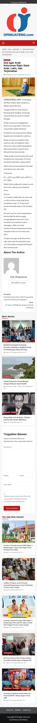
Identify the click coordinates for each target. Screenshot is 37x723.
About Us (9, 710)
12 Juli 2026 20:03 (15, 552)
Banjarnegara (7, 540)
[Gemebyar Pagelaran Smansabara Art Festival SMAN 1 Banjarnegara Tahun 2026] (18, 680)
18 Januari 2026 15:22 (17, 662)
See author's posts (18, 282)
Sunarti (7, 552)
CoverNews (13, 720)
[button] (4, 42)
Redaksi (18, 710)
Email (22, 475)
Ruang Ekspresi (25, 688)
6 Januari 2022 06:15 (22, 74)
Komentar (8, 447)
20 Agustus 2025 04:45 (18, 352)
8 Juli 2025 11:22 (28, 386)
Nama (6, 475)
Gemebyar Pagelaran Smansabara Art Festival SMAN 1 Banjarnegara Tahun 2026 (17, 696)
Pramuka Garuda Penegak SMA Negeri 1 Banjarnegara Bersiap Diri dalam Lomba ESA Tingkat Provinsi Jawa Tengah (18, 623)
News (5, 615)
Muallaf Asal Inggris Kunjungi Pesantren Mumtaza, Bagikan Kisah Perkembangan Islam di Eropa (17, 347)
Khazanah (7, 60)
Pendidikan (14, 412)
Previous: (18, 297)
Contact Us (27, 710)
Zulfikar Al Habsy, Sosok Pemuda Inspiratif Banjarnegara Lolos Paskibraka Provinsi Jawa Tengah (18, 585)
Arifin (6, 422)
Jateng (15, 540)
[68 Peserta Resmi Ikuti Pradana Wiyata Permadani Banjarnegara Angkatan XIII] (18, 644)
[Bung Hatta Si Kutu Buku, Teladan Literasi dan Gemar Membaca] (18, 403)
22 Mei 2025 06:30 (14, 422)
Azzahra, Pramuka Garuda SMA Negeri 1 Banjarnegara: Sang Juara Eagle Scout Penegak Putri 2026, (18, 547)
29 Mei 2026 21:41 (15, 590)
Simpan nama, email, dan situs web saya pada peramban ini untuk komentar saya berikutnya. (17, 498)
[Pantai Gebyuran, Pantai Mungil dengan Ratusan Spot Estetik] (18, 367)
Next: (19, 305)
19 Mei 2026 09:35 (15, 627)
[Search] (33, 43)
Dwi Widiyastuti (9, 74)
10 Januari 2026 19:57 (16, 700)
